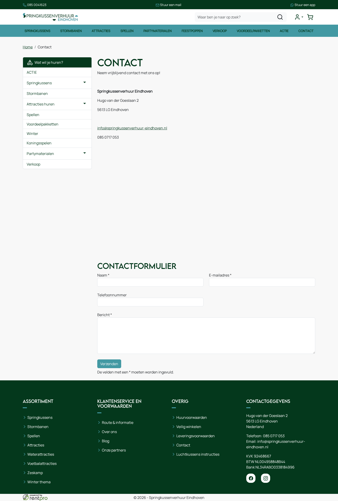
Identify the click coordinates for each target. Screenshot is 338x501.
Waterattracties (40, 454)
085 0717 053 (274, 435)
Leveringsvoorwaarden (195, 435)
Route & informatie (117, 422)
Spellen (127, 31)
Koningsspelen (39, 143)
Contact (305, 31)
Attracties (101, 31)
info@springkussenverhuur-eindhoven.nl (132, 128)
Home (28, 47)
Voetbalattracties (42, 463)
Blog (105, 440)
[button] (84, 83)
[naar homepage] (50, 17)
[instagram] (265, 478)
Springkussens (37, 31)
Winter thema (39, 481)
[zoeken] (280, 17)
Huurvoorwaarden (191, 417)
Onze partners (114, 450)
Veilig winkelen (188, 426)
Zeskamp (35, 472)
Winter (32, 133)
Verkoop (220, 31)
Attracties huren (40, 104)
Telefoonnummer (112, 294)
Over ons (109, 431)
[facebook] (250, 478)
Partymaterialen (157, 31)
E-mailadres (219, 275)
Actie (284, 31)
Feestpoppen (192, 31)
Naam (102, 275)
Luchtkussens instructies (197, 454)
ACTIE (32, 72)
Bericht (103, 314)
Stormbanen (71, 31)
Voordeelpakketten (253, 31)
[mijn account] (298, 17)
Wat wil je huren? (48, 62)
